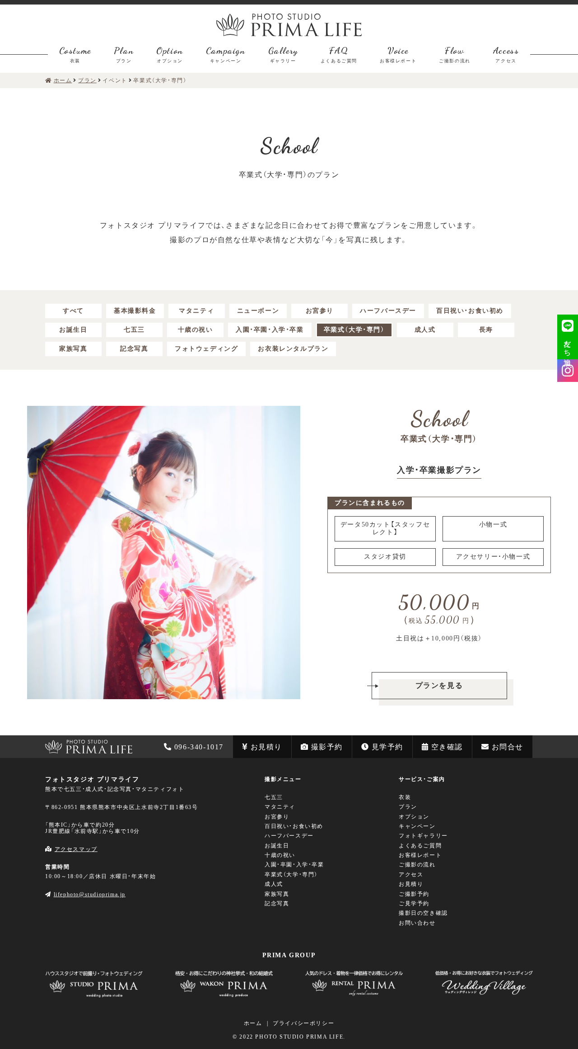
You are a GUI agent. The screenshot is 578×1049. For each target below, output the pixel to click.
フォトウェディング (206, 348)
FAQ (339, 54)
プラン (408, 807)
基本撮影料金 (135, 310)
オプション (414, 817)
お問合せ (507, 747)
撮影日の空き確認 (423, 913)
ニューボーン (258, 310)
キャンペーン (417, 826)
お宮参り (320, 310)
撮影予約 (327, 747)
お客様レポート (420, 855)
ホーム (253, 1023)
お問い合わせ (417, 923)
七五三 (134, 329)
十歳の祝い (195, 329)
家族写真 (73, 348)
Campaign (226, 54)
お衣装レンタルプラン (293, 348)
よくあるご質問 (420, 845)
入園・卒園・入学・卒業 (270, 329)
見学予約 (387, 747)
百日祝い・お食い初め (469, 310)
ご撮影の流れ (417, 864)
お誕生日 (73, 329)
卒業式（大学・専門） (354, 329)
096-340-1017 (199, 747)
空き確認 (447, 747)
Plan (124, 54)
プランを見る (439, 685)
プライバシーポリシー (303, 1023)
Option (169, 54)
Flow (455, 54)
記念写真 (134, 348)
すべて (73, 310)
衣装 (405, 797)
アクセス (411, 874)
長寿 (486, 329)
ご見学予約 (414, 903)
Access (506, 54)
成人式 (425, 329)
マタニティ (196, 310)
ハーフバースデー (388, 310)
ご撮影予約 (414, 894)
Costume (75, 54)
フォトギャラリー (423, 836)
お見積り (266, 747)
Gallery (283, 54)
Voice (398, 54)
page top (15, 717)
